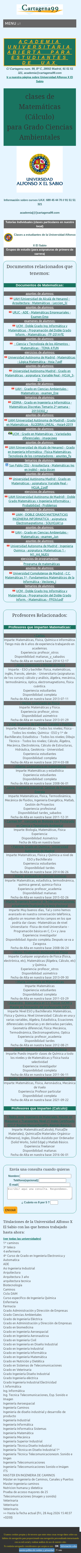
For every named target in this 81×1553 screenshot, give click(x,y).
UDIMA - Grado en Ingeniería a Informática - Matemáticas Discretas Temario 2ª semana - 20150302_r (40, 407)
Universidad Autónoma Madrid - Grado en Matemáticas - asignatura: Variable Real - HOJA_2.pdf (41, 483)
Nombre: (14, 1176)
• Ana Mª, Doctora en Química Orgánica (40, 1049)
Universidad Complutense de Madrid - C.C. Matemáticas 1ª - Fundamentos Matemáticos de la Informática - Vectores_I (39, 577)
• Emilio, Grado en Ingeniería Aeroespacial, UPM (39, 1078)
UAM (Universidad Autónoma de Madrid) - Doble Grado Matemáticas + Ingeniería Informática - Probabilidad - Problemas (41, 501)
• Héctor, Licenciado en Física (40, 703)
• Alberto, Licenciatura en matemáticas (39, 766)
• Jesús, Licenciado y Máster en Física (39, 665)
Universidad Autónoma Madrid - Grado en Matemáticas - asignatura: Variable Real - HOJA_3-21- (39, 375)
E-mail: (14, 1184)
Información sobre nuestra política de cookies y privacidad (48, 1548)
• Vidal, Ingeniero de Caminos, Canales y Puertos (40, 724)
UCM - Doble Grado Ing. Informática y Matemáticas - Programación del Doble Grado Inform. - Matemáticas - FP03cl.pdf (39, 595)
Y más (59, 1550)
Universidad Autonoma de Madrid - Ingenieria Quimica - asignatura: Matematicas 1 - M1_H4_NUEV (42, 550)
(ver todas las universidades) (22, 1238)
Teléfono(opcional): (26, 1180)
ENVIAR (10, 1210)
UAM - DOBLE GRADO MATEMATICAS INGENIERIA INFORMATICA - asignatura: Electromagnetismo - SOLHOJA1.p (40, 519)
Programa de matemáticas (42, 564)
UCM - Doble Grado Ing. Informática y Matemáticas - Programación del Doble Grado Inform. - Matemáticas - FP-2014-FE (39, 330)
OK (57, 1546)
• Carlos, (39, 635)
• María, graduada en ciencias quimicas (39, 876)
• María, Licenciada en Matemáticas (39, 981)
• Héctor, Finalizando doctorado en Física (39, 952)
